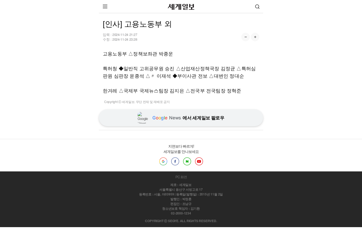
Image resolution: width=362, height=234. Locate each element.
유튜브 (199, 161)
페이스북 (175, 161)
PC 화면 (181, 176)
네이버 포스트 (187, 161)
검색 (257, 6)
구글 (163, 161)
